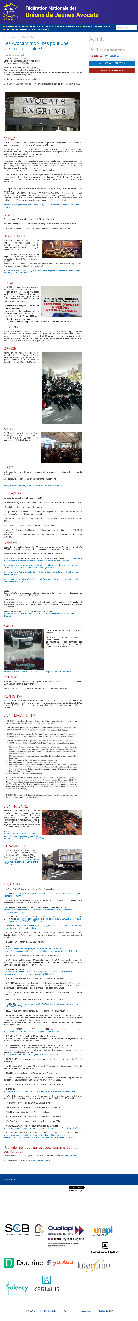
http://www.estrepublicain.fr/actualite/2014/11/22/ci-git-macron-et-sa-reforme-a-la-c (39, 672)
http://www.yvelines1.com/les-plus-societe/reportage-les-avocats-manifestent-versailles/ (40, 1128)
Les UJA (32, 26)
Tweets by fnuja (75, 1191)
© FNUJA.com (31, 1311)
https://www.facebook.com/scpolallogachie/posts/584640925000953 (33, 1032)
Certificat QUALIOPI (106, 1311)
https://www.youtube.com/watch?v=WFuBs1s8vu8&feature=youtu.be (33, 486)
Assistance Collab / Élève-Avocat (65, 26)
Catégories (112, 56)
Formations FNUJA (101, 26)
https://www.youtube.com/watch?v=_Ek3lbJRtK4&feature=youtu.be (32, 1055)
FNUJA (9, 26)
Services (86, 26)
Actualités (43, 26)
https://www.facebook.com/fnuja (39, 1160)
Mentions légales (50, 1311)
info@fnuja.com (71, 1156)
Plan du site (68, 1311)
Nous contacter (85, 1311)
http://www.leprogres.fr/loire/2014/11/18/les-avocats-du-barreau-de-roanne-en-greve (39, 1091)
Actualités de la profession (23, 37)
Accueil (6, 37)
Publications (20, 26)
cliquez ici (58, 554)
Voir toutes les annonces (112, 63)
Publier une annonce (112, 71)
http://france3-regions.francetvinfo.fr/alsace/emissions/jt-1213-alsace (21, 862)
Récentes (96, 56)
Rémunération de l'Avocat (17, 29)
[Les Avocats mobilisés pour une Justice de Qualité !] (62, 241)
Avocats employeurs (40, 29)
